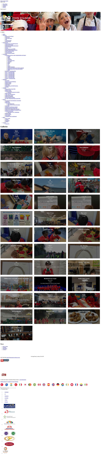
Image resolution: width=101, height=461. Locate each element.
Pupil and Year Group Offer (10, 89)
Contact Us (7, 123)
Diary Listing (7, 118)
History (8, 62)
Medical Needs (8, 113)
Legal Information (22, 379)
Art (8, 64)
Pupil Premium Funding (9, 51)
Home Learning (8, 93)
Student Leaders (8, 90)
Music (8, 63)
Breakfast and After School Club (11, 107)
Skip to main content (4, 0)
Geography (9, 61)
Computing (9, 59)
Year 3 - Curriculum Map (9, 74)
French (8, 65)
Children (4, 87)
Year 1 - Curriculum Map (9, 72)
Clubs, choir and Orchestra (10, 94)
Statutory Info (5, 42)
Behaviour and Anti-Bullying (10, 81)
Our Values (7, 80)
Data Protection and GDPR (10, 48)
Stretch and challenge (9, 96)
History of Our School (9, 36)
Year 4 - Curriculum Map (9, 75)
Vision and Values (8, 38)
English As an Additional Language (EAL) (13, 110)
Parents (4, 99)
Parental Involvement (9, 111)
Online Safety (7, 102)
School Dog (7, 84)
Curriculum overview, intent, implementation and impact (15, 55)
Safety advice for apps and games (13, 104)
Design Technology (11, 66)
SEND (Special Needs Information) (11, 45)
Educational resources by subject (13, 92)
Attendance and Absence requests (11, 106)
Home (4, 34)
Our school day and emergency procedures (13, 100)
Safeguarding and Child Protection (11, 43)
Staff (6, 39)
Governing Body (8, 40)
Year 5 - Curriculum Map (9, 76)
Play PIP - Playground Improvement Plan (12, 98)
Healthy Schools (8, 82)
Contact (4, 122)
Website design (3, 381)
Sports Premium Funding (9, 53)
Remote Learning (8, 91)
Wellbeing (5, 79)
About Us (4, 35)
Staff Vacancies (8, 41)
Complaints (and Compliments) (11, 116)
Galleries (4, 6)
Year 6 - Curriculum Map (9, 77)
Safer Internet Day (10, 103)
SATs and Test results (9, 44)
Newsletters (7, 120)
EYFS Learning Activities (10, 97)
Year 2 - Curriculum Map (9, 73)
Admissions (7, 101)
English (8, 56)
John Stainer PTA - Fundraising (13, 112)
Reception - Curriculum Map (10, 71)
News (4, 117)
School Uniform (8, 114)
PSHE (8, 70)
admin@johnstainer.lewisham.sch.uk (13, 357)
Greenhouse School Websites (12, 381)
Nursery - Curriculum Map (10, 78)
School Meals (7, 115)
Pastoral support (8, 83)
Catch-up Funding (8, 52)
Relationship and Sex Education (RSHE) (15, 68)
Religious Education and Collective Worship (15, 67)
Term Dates (7, 105)
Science (8, 58)
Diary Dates (5, 4)
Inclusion (7, 86)
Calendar (6, 119)
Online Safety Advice (9, 95)
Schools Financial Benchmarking (11, 50)
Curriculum (5, 54)
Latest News (5, 5)
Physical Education (11, 60)
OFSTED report (8, 46)
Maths (8, 57)
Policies (4, 7)
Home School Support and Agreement (12, 109)
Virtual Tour (7, 37)
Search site (2, 387)
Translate (11, 25)
